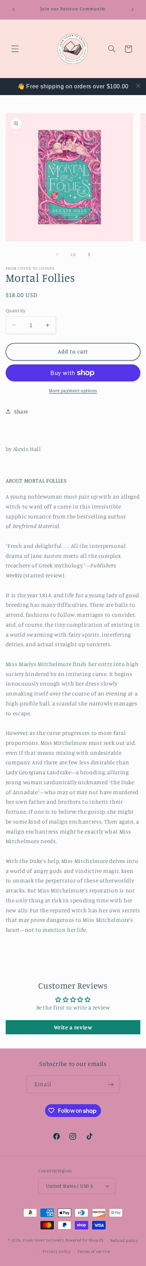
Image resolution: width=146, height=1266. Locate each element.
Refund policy (124, 1240)
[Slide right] (89, 254)
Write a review (73, 1027)
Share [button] (21, 411)
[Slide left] (57, 254)
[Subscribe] (111, 1084)
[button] (15, 49)
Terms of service (94, 1251)
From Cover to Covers (43, 1240)
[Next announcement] (132, 9)
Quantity (15, 310)
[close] (138, 85)
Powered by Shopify (84, 1240)
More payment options (73, 390)
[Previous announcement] (13, 9)
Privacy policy (57, 1251)
